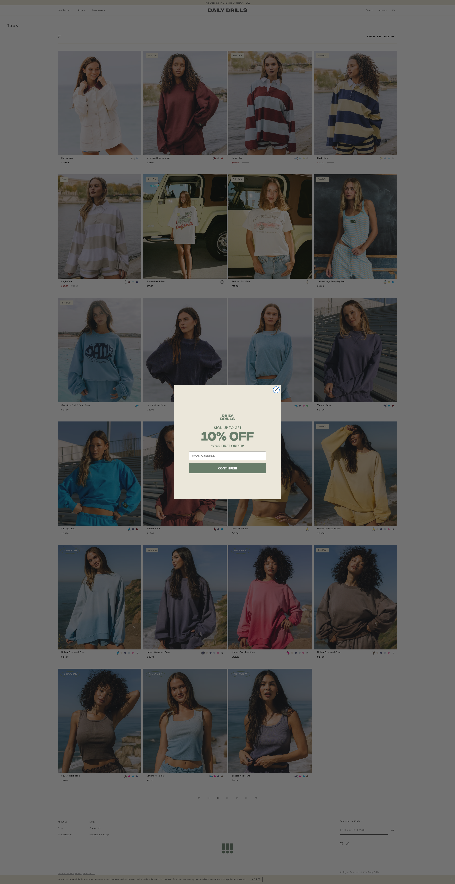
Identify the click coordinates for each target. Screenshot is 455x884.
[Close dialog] (276, 390)
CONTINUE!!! (227, 468)
